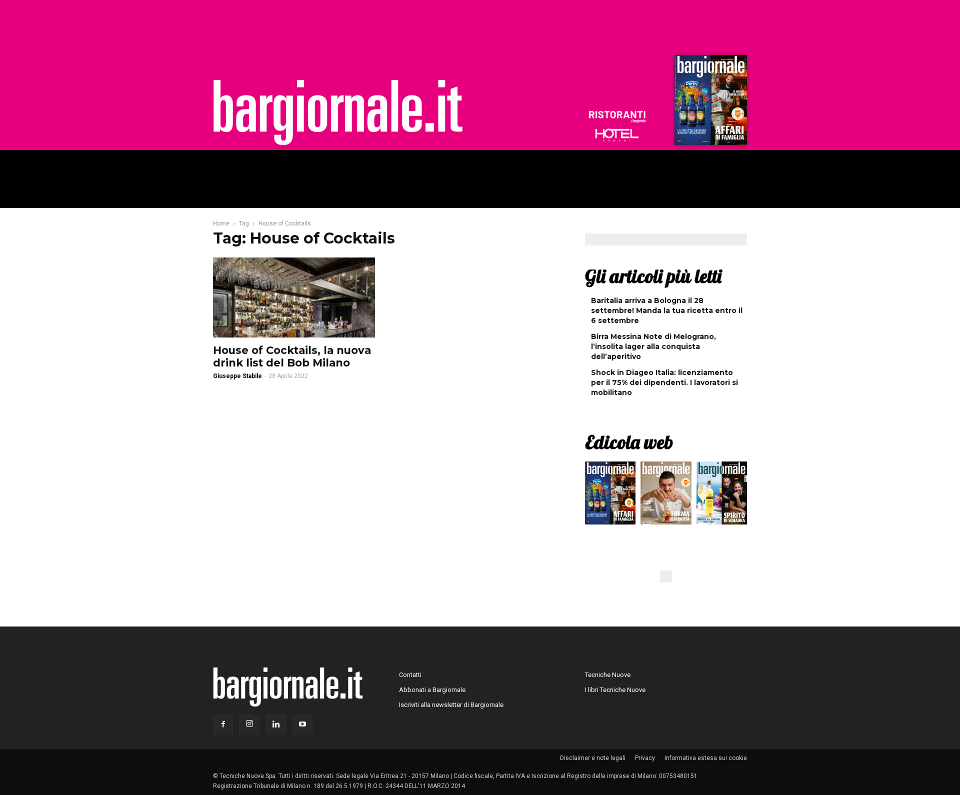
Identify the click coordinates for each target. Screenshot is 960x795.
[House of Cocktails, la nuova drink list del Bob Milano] (294, 298)
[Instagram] (250, 724)
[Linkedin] (276, 724)
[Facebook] (223, 724)
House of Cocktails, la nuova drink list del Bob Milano (292, 356)
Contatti (410, 674)
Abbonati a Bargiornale (432, 690)
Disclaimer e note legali (593, 758)
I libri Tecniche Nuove (615, 690)
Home (221, 223)
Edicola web (629, 442)
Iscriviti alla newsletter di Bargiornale (451, 704)
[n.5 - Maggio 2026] (721, 496)
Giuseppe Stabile (237, 376)
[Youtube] (302, 724)
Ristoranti (617, 117)
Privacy (645, 758)
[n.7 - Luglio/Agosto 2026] (709, 102)
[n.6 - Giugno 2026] (665, 496)
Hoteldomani (617, 135)
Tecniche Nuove (607, 674)
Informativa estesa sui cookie (705, 758)
